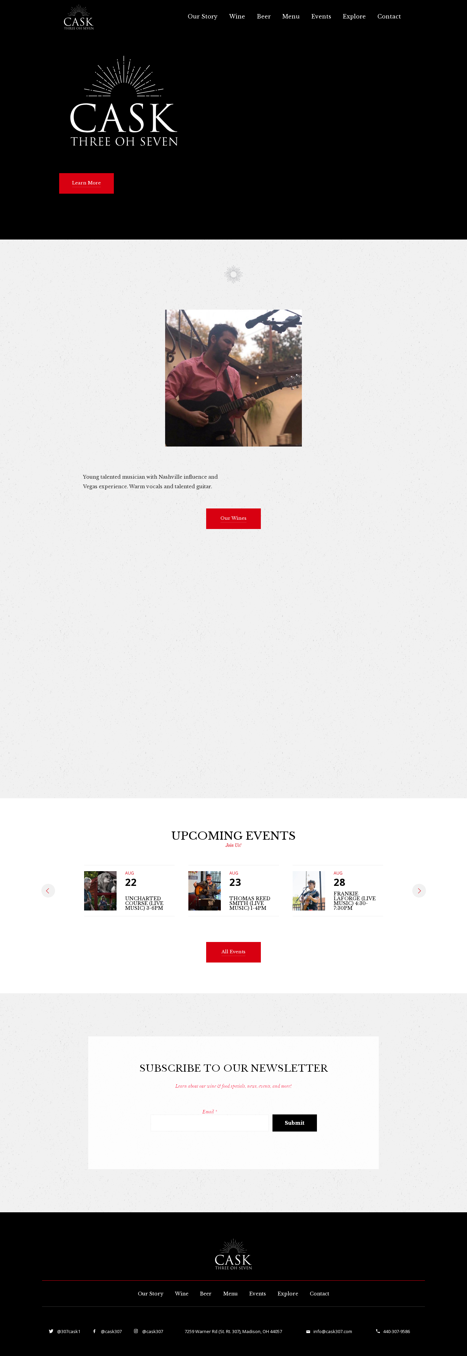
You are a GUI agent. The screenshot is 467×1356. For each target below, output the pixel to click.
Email (209, 1111)
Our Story (202, 16)
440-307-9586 (396, 1331)
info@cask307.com (332, 1331)
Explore (354, 16)
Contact (389, 16)
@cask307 (111, 1331)
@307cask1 (68, 1331)
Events (321, 16)
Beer (264, 16)
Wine (237, 16)
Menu (291, 16)
